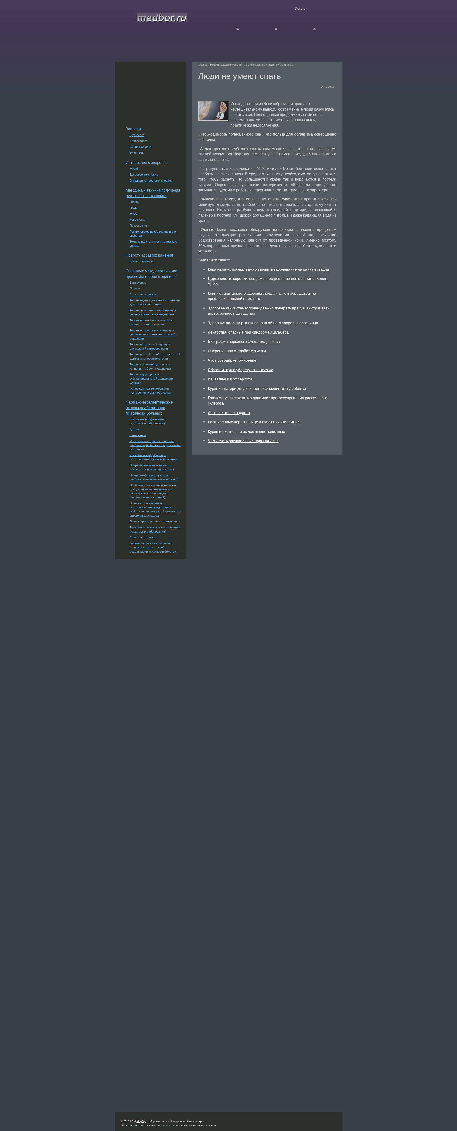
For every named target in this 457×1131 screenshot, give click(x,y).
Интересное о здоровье (147, 162)
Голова (134, 201)
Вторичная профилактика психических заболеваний (147, 421)
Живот (134, 213)
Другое (134, 429)
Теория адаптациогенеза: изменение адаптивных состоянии (155, 302)
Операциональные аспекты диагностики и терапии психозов (152, 467)
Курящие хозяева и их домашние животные (246, 431)
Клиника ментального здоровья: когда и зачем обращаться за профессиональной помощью (262, 295)
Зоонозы (133, 129)
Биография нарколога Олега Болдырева (244, 341)
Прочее (135, 288)
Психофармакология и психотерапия (155, 521)
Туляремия (137, 153)
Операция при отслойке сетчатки (237, 351)
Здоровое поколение (144, 174)
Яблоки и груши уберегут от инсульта (240, 369)
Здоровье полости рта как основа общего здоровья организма (263, 322)
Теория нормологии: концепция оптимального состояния (151, 322)
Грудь (133, 207)
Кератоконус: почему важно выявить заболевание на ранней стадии (268, 269)
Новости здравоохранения (149, 255)
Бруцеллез (137, 135)
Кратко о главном (141, 261)
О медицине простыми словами (151, 180)
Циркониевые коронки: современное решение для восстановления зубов (267, 281)
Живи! (134, 168)
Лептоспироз (139, 141)
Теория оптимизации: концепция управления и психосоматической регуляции (153, 334)
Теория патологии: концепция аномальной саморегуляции (150, 346)
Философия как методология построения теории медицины (150, 390)
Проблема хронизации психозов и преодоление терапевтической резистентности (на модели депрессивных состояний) (153, 491)
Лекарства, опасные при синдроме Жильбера (248, 332)
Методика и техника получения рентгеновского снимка (153, 192)
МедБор (141, 1121)
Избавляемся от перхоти (230, 379)
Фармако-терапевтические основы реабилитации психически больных (149, 407)
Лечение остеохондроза (229, 412)
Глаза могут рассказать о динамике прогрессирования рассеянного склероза (267, 400)
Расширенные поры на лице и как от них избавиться (254, 422)
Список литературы (143, 294)
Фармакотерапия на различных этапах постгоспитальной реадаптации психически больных (153, 547)
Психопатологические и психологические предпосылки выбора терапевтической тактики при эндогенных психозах (155, 509)
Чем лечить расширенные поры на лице (243, 440)
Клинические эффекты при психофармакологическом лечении (153, 457)
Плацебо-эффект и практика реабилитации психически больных (154, 477)
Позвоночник (138, 225)
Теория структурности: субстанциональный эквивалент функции (151, 378)
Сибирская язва (140, 147)
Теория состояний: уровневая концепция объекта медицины (150, 366)
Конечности (138, 219)
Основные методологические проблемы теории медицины (151, 273)
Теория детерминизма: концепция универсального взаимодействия (153, 312)
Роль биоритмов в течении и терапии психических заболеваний (155, 529)
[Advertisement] (150, 91)
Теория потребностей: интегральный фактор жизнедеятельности (155, 356)
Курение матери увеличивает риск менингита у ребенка (257, 388)
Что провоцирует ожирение (232, 360)
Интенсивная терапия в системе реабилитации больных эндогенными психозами (155, 445)
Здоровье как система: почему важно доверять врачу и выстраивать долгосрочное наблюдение (268, 310)
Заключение (138, 282)
